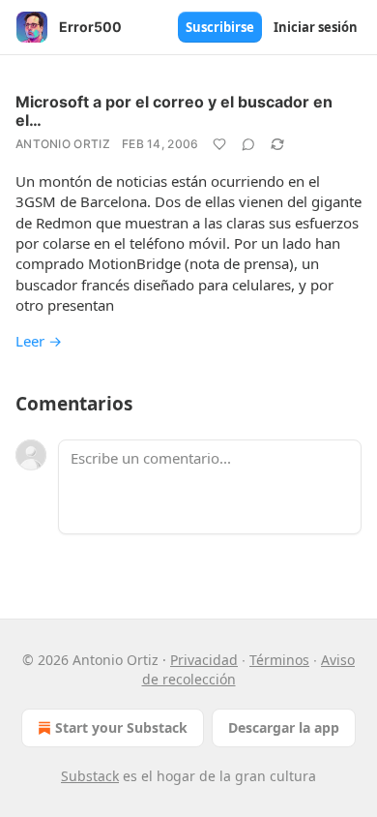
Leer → (38, 340)
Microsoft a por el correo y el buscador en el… (174, 111)
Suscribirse (220, 27)
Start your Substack (121, 727)
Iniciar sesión (316, 27)
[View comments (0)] (248, 144)
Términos (279, 660)
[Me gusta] (219, 144)
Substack (90, 776)
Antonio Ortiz (62, 143)
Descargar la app (283, 727)
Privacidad (204, 660)
